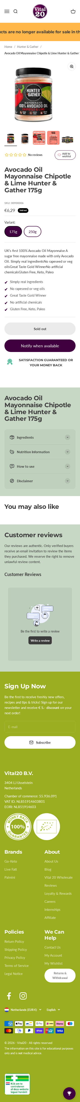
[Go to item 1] (10, 139)
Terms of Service (16, 966)
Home (8, 46)
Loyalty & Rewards (58, 893)
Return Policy (14, 941)
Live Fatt (10, 869)
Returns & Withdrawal (60, 975)
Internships (52, 909)
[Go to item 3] (39, 138)
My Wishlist (53, 963)
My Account (53, 955)
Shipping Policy (15, 949)
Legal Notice (13, 974)
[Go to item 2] (25, 139)
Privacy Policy (14, 957)
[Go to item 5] (67, 139)
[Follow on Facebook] (8, 995)
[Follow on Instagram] (23, 995)
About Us (51, 861)
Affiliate (50, 918)
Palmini (9, 877)
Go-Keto (10, 861)
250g (32, 231)
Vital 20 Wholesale (58, 877)
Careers (50, 901)
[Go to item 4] (53, 138)
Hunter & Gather (27, 46)
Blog (47, 869)
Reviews (50, 885)
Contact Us (52, 947)
